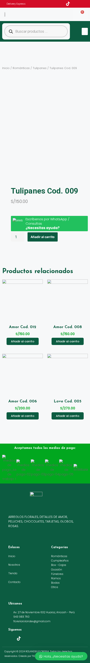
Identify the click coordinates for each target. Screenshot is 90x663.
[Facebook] (62, 4)
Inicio (6, 68)
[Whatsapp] (86, 4)
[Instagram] (74, 4)
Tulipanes (40, 68)
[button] (85, 31)
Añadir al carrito (43, 237)
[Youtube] (80, 4)
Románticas (21, 68)
